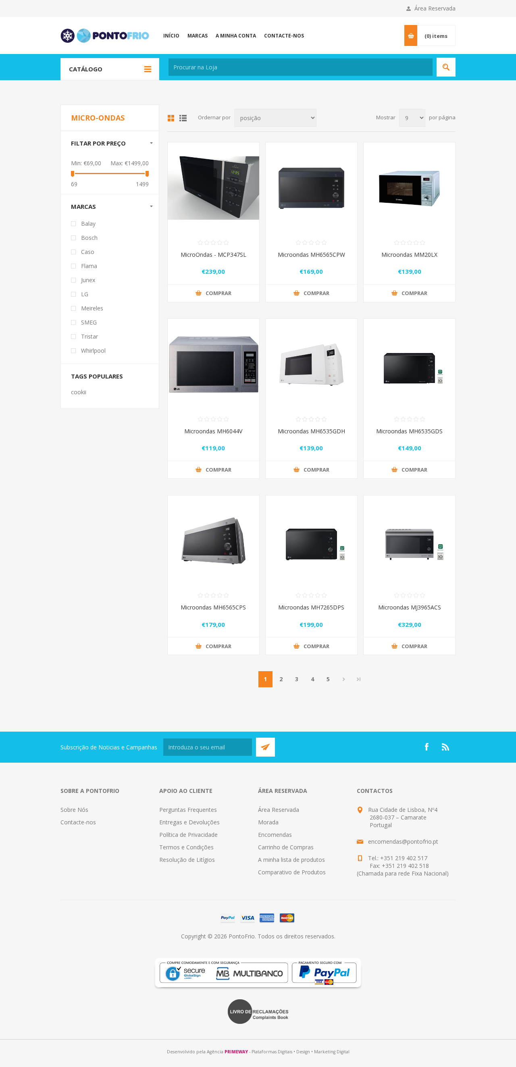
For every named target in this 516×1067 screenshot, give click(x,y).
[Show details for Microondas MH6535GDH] (311, 364)
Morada (268, 822)
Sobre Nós (74, 809)
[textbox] (301, 67)
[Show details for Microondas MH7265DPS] (311, 541)
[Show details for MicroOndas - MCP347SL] (213, 188)
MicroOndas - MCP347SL (213, 254)
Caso (87, 252)
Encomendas (275, 834)
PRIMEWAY (236, 1052)
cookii (78, 392)
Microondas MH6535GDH (311, 431)
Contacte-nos (78, 822)
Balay (88, 223)
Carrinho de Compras (286, 847)
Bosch (89, 237)
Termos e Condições (186, 847)
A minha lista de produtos (291, 859)
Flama (89, 266)
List (183, 118)
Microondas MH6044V (213, 431)
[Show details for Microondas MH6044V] (213, 364)
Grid (171, 118)
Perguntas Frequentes (188, 809)
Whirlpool (93, 350)
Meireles (92, 308)
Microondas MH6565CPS (213, 607)
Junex (88, 280)
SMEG (89, 322)
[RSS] (445, 746)
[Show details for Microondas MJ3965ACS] (409, 541)
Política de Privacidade (188, 834)
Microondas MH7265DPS (311, 607)
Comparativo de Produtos (292, 872)
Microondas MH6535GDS (409, 431)
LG (84, 294)
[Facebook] (426, 746)
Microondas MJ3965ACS (409, 607)
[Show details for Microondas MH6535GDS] (409, 364)
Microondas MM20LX (409, 254)
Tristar (89, 336)
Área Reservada (435, 8)
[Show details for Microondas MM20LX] (409, 188)
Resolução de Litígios (187, 859)
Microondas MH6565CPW (311, 254)
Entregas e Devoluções (189, 822)
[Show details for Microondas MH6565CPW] (311, 188)
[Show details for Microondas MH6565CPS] (213, 541)
